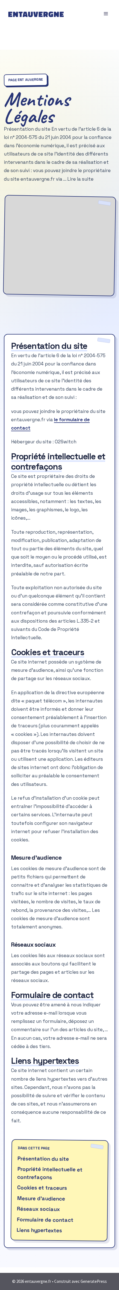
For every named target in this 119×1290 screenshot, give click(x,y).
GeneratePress (94, 1281)
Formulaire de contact (45, 1219)
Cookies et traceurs (42, 1188)
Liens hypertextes (39, 1230)
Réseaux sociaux (38, 1209)
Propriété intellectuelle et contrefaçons (49, 1173)
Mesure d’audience (41, 1198)
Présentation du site (43, 1158)
